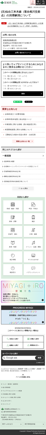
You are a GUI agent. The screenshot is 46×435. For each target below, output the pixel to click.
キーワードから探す (10, 353)
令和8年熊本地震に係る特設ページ (18, 119)
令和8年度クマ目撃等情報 (15, 114)
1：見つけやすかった (13, 86)
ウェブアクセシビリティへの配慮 (12, 391)
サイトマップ (6, 404)
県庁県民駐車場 (30, 424)
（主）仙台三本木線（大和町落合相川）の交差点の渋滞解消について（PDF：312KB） (25, 24)
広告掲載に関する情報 (9, 394)
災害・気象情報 (33, 2)
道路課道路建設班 (10, 40)
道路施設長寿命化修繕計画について (16, 181)
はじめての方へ (7, 401)
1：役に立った (10, 76)
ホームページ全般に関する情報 (12, 397)
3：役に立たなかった (13, 79)
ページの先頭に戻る (23, 377)
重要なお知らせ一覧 (23, 141)
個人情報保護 (6, 387)
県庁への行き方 (7, 424)
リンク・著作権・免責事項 (10, 384)
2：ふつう (23, 76)
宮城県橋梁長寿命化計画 (12, 171)
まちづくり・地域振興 (16, 368)
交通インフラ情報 (29, 368)
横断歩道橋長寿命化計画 (12, 176)
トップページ (5, 368)
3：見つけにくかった (13, 88)
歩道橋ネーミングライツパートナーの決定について (21, 166)
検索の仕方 (41, 362)
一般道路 (6, 155)
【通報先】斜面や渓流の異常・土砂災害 (20, 135)
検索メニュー (43, 2)
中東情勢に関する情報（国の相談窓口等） (21, 124)
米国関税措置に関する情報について (18, 129)
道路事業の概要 (9, 161)
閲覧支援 (38, 2)
